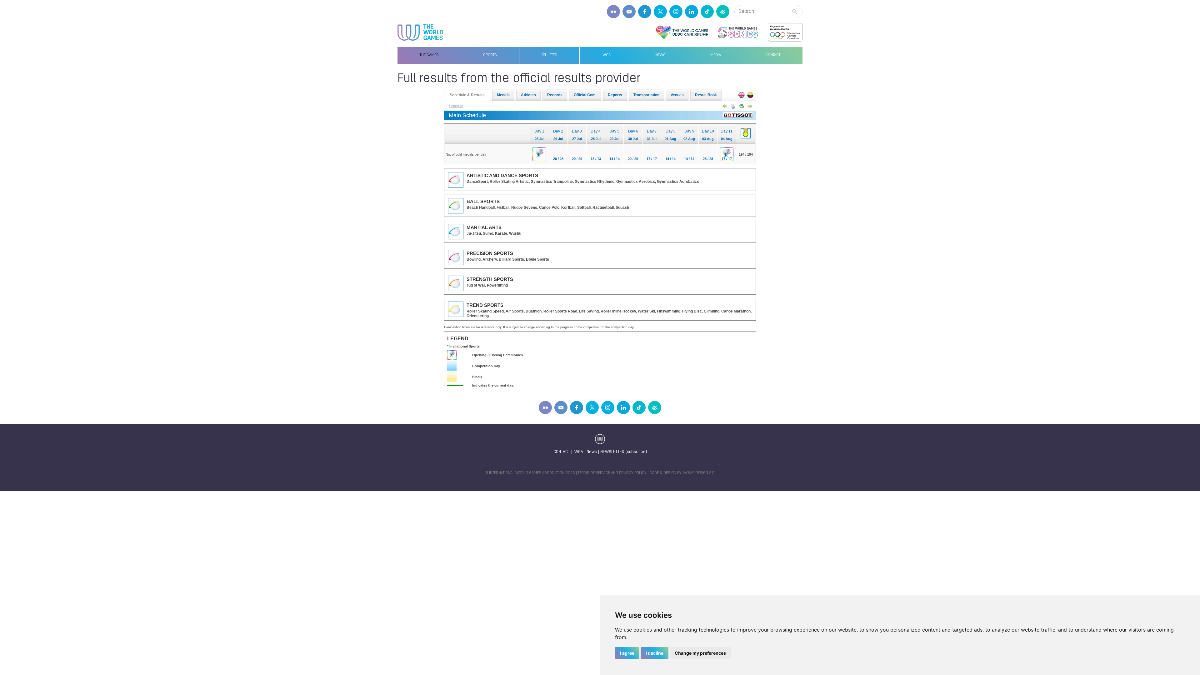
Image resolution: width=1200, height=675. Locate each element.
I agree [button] (627, 653)
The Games (429, 55)
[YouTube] (629, 11)
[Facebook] (644, 11)
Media (715, 55)
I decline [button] (654, 653)
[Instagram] (675, 11)
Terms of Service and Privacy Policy (612, 473)
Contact (772, 55)
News (660, 55)
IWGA (606, 55)
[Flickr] (613, 11)
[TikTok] (707, 11)
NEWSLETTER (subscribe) (623, 452)
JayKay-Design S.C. (698, 473)
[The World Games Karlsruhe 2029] (682, 32)
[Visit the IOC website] (785, 32)
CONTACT (561, 452)
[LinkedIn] (691, 11)
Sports (490, 55)
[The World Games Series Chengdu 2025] (738, 32)
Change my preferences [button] (700, 653)
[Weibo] (722, 11)
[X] (660, 11)
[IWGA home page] (420, 32)
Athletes (549, 55)
